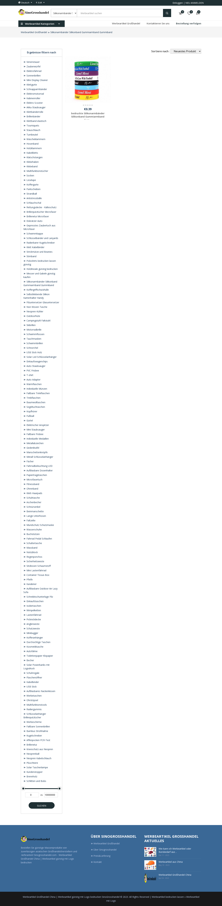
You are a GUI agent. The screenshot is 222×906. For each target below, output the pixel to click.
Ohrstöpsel (32, 700)
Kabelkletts (32, 152)
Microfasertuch (34, 479)
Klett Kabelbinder (35, 247)
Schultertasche (34, 543)
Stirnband (31, 256)
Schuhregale (32, 672)
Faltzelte (30, 520)
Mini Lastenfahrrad (36, 570)
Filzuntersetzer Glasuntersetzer (42, 302)
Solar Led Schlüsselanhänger (41, 356)
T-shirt (29, 375)
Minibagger (32, 633)
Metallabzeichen (35, 443)
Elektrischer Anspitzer (37, 425)
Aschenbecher (33, 502)
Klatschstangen (34, 157)
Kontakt (97, 861)
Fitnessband (32, 484)
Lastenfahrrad (33, 614)
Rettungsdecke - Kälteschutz (41, 207)
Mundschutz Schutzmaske (40, 524)
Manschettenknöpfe (37, 452)
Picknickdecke (33, 619)
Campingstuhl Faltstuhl (38, 320)
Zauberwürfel (33, 66)
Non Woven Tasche (36, 306)
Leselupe (31, 180)
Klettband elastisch (36, 120)
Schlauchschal (33, 202)
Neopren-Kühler (34, 311)
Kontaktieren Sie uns (158, 23)
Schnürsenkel (33, 506)
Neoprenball (32, 753)
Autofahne (32, 651)
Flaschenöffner (34, 677)
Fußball (30, 415)
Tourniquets (32, 125)
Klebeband (32, 166)
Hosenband (32, 143)
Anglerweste (32, 623)
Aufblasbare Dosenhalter (39, 470)
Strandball (31, 193)
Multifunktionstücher (37, 170)
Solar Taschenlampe (37, 767)
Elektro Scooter (34, 102)
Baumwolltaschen (35, 402)
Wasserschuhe (34, 529)
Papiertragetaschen (36, 475)
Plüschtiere (32, 762)
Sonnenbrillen (33, 75)
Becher (30, 660)
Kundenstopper (34, 771)
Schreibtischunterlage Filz (39, 596)
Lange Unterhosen (36, 515)
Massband (31, 547)
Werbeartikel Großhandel (126, 23)
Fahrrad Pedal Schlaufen (39, 538)
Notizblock (32, 552)
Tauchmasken (33, 338)
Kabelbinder (32, 682)
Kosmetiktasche (34, 646)
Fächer (30, 461)
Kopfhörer (31, 411)
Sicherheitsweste (35, 561)
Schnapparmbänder (36, 89)
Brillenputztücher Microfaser (41, 211)
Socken (30, 175)
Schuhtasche (33, 497)
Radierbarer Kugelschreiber (40, 242)
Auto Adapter (33, 379)
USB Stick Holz (34, 352)
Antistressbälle (34, 198)
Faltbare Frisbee (34, 434)
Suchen (41, 805)
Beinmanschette (35, 511)
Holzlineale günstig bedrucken (42, 268)
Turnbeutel (32, 134)
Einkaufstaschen (35, 601)
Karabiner (31, 584)
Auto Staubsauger (35, 365)
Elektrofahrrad (33, 71)
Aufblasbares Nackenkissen (40, 691)
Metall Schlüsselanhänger (39, 456)
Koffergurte (32, 184)
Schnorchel (32, 347)
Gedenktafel (32, 447)
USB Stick (31, 686)
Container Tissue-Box (37, 574)
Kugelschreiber (34, 735)
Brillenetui (31, 744)
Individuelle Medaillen (37, 438)
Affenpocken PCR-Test (38, 740)
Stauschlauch (33, 130)
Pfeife (29, 579)
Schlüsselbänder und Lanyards (42, 238)
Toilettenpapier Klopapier (39, 655)
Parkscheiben (33, 189)
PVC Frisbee (32, 370)
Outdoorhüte (33, 316)
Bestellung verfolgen (188, 23)
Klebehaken (32, 161)
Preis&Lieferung (101, 855)
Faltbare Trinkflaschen (38, 393)
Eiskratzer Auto (34, 220)
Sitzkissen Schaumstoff (38, 565)
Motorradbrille (33, 329)
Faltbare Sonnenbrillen (38, 726)
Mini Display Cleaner (37, 80)
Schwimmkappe (34, 233)
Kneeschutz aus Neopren (39, 749)
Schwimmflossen (35, 334)
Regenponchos (34, 556)
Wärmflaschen (34, 384)
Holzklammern (34, 148)
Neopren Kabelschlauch (38, 758)
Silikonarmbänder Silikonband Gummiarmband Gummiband (81, 32)
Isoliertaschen (33, 605)
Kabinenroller (33, 98)
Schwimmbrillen (34, 343)
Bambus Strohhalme (37, 731)
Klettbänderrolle (34, 111)
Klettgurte (31, 84)
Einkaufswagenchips (37, 361)
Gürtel (29, 420)
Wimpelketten (33, 610)
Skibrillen (31, 325)
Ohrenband (32, 488)
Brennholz (31, 776)
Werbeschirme (34, 721)
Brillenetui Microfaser (37, 216)
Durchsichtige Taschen (38, 642)
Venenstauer (33, 61)
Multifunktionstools (36, 704)
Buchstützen (33, 534)
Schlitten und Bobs (36, 781)
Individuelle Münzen (36, 388)
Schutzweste (33, 628)
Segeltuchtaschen (35, 406)
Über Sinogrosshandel (105, 849)
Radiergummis (34, 709)
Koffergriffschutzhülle (37, 289)
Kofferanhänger (34, 637)
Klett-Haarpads (34, 493)
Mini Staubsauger (35, 429)
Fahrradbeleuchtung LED (39, 465)
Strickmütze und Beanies (39, 251)
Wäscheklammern (35, 139)
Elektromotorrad (35, 93)
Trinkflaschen (33, 397)
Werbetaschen (34, 695)
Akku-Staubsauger (36, 107)
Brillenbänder (33, 116)
